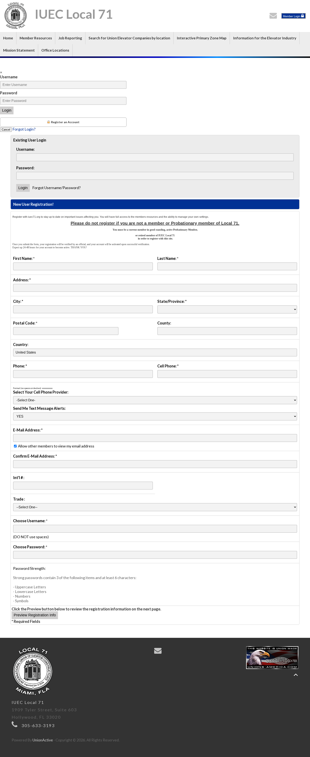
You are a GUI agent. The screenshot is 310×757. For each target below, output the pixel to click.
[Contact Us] (274, 16)
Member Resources (36, 38)
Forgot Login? (23, 129)
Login (6, 110)
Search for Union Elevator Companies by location (129, 38)
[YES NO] (155, 416)
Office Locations (55, 50)
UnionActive (42, 740)
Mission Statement (19, 50)
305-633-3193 (38, 725)
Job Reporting (70, 38)
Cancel (6, 129)
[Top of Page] (295, 674)
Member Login (292, 16)
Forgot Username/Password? (56, 187)
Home (8, 38)
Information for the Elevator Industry (264, 38)
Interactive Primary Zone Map (201, 38)
